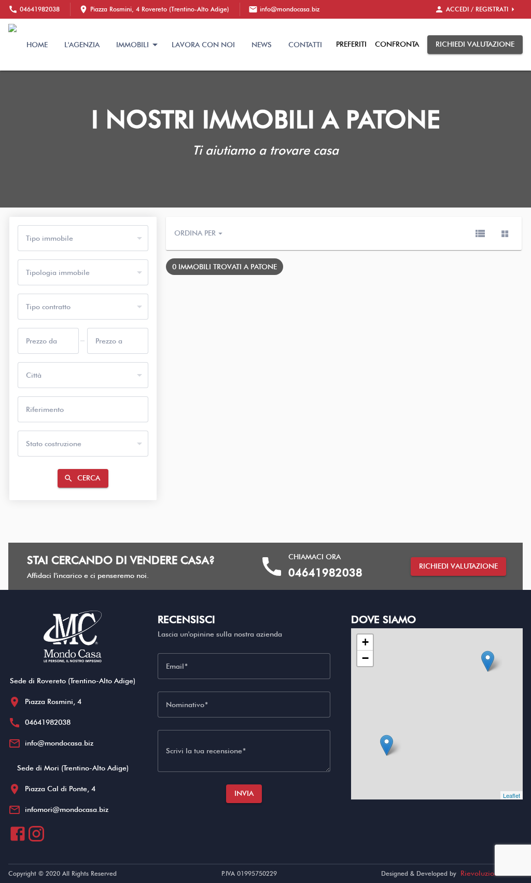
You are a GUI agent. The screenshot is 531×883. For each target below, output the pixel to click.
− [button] (365, 658)
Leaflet (511, 795)
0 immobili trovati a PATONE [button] (224, 267)
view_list (480, 233)
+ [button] (365, 642)
